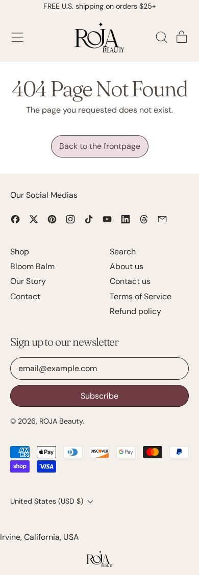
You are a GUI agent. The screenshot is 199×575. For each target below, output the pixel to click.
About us (126, 266)
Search (123, 251)
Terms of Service (140, 296)
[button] (161, 37)
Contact (25, 296)
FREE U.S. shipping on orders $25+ (99, 6)
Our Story (28, 281)
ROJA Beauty (61, 421)
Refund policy (135, 311)
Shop (19, 251)
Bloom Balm (32, 266)
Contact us (130, 281)
